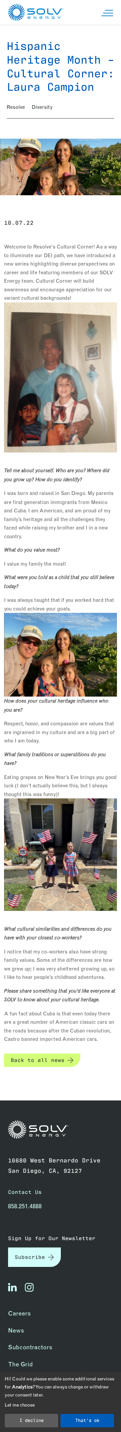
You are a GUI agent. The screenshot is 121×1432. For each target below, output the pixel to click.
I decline (31, 1420)
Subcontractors (30, 1347)
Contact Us (25, 1192)
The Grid (20, 1364)
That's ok (87, 1420)
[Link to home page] (38, 1130)
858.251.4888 (25, 1206)
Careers (19, 1313)
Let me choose (20, 1405)
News (16, 1330)
